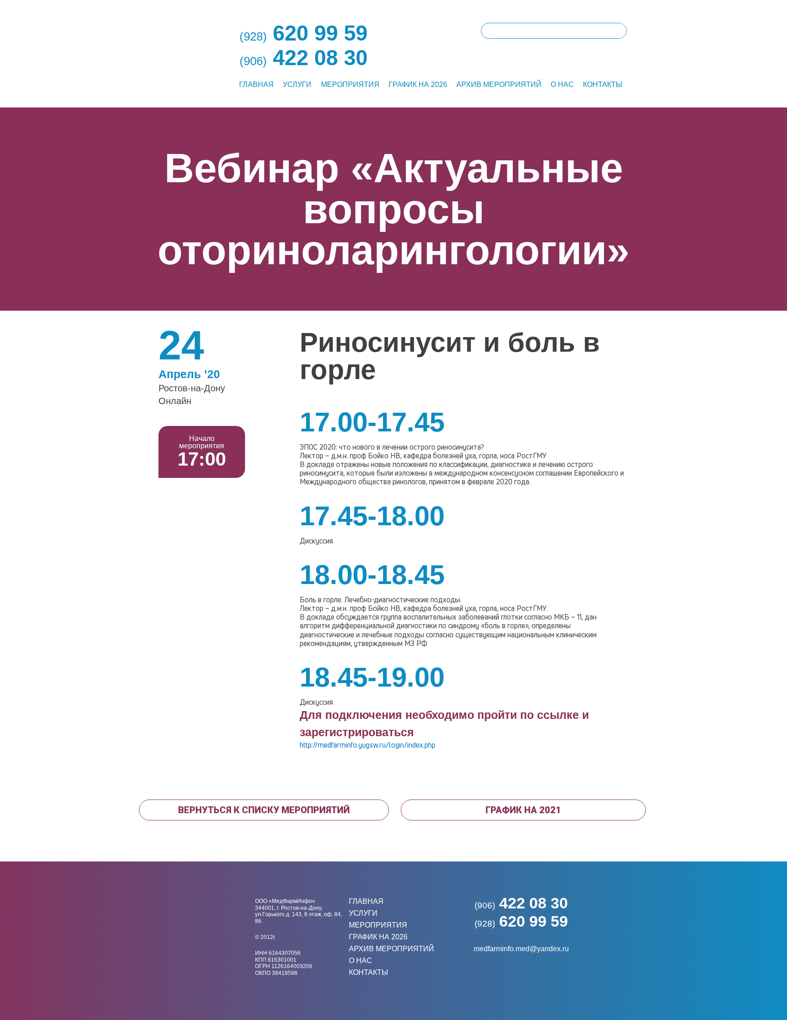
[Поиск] (618, 30)
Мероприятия (350, 84)
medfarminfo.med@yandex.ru (521, 949)
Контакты (602, 84)
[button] (264, 810)
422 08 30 (521, 903)
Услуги (297, 84)
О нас (562, 84)
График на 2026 (417, 84)
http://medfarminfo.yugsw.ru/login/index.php (367, 745)
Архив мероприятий (499, 84)
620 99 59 (521, 921)
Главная (256, 84)
